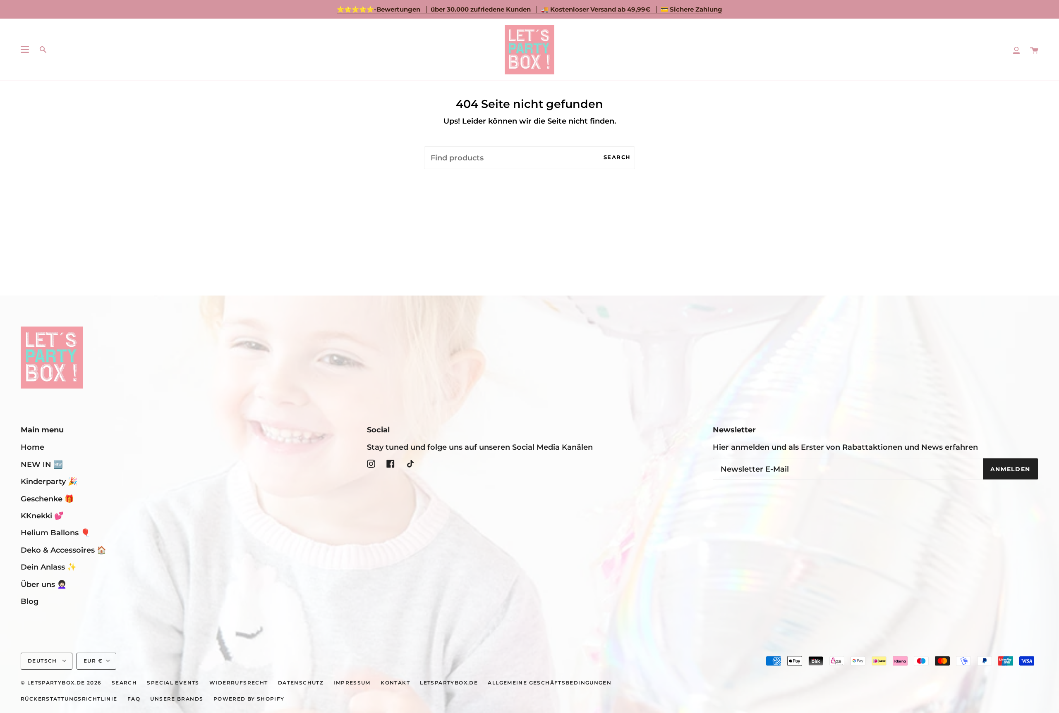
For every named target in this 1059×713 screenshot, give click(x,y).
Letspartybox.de (449, 683)
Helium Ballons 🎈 (55, 532)
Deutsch (43, 661)
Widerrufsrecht (238, 683)
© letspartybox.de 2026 (61, 683)
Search (617, 157)
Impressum (351, 683)
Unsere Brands (176, 699)
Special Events (173, 683)
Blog (29, 601)
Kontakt (395, 683)
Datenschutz (300, 683)
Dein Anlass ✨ (49, 567)
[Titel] (1016, 50)
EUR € (93, 661)
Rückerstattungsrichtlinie (69, 699)
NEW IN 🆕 (42, 464)
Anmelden (1010, 469)
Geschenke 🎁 (47, 498)
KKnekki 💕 (42, 515)
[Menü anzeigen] (25, 50)
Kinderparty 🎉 (49, 481)
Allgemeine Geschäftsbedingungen (549, 683)
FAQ (133, 699)
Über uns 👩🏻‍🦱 (44, 584)
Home (32, 447)
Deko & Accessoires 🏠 (63, 550)
